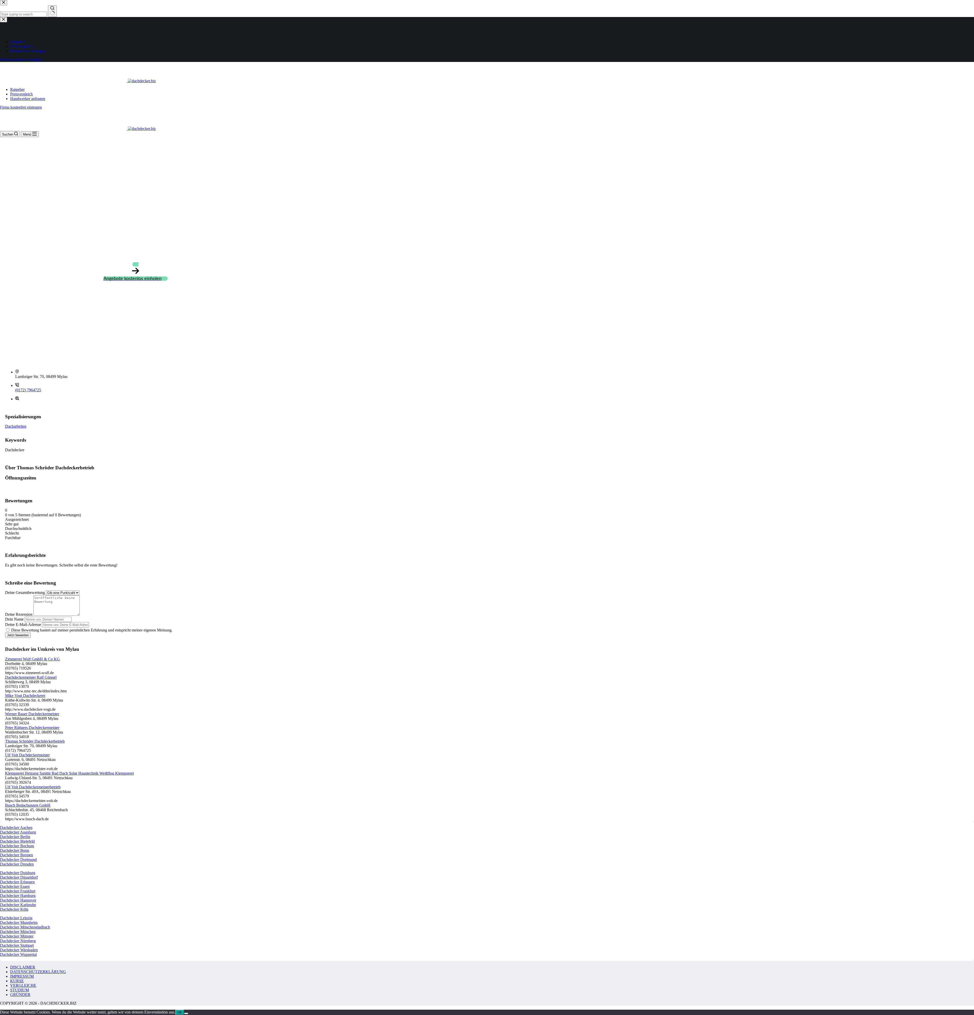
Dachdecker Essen (15, 886)
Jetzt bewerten (18, 635)
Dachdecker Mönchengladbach (25, 927)
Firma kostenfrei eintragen (21, 107)
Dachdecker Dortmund (18, 859)
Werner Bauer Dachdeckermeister (32, 714)
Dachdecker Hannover (18, 900)
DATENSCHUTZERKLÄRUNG (38, 972)
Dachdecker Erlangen (17, 882)
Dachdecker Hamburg (18, 895)
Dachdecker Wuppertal (18, 954)
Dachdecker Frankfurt (17, 891)
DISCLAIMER (22, 967)
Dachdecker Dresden (17, 864)
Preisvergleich (21, 94)
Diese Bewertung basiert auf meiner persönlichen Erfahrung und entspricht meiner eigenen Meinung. (91, 630)
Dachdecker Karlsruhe (18, 905)
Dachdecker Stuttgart (17, 945)
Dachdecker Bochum (17, 846)
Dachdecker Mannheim (19, 922)
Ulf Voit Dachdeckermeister (27, 755)
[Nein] (186, 1013)
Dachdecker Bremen (16, 855)
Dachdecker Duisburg (17, 873)
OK (179, 1012)
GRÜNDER (20, 994)
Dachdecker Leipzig (16, 918)
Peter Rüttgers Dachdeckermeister (32, 727)
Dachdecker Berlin (15, 837)
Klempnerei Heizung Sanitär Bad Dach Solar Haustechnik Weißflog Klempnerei (69, 773)
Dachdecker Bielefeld (17, 841)
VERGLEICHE (23, 985)
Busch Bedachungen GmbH (27, 805)
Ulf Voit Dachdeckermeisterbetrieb (33, 787)
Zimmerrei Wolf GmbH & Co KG (32, 659)
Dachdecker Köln (14, 909)
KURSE (17, 981)
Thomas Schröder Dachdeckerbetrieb (35, 741)
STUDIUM (19, 990)
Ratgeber (17, 89)
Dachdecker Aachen (16, 827)
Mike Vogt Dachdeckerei (25, 695)
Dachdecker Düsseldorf (19, 877)
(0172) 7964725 (28, 390)
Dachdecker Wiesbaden (19, 950)
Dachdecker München (18, 931)
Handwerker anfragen (27, 98)
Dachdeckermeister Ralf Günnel (31, 677)
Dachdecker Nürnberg (18, 941)
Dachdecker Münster (16, 936)
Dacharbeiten (15, 426)
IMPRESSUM (22, 976)
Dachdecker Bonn (14, 850)
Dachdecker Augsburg (18, 832)
